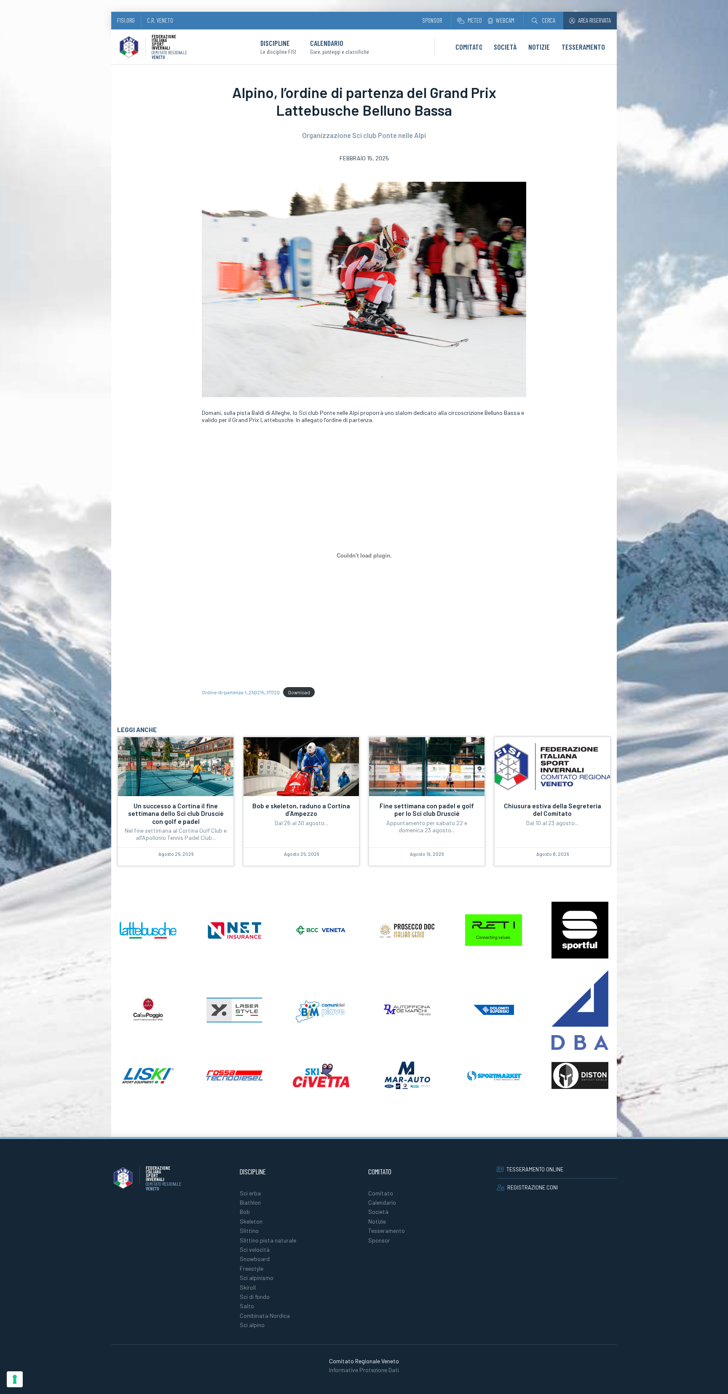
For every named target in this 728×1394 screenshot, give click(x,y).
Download (299, 692)
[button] (543, 20)
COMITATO (469, 46)
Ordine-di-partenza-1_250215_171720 (241, 692)
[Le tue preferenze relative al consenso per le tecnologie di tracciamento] (15, 1379)
